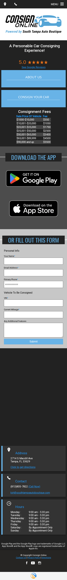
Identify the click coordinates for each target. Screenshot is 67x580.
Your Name (9, 256)
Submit (34, 341)
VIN (5, 298)
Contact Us (21, 557)
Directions (46, 557)
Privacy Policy (34, 557)
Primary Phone (10, 279)
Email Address (11, 268)
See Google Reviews (34, 67)
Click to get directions (23, 467)
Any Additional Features (15, 321)
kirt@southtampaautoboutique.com (30, 492)
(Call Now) (34, 486)
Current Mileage (11, 309)
